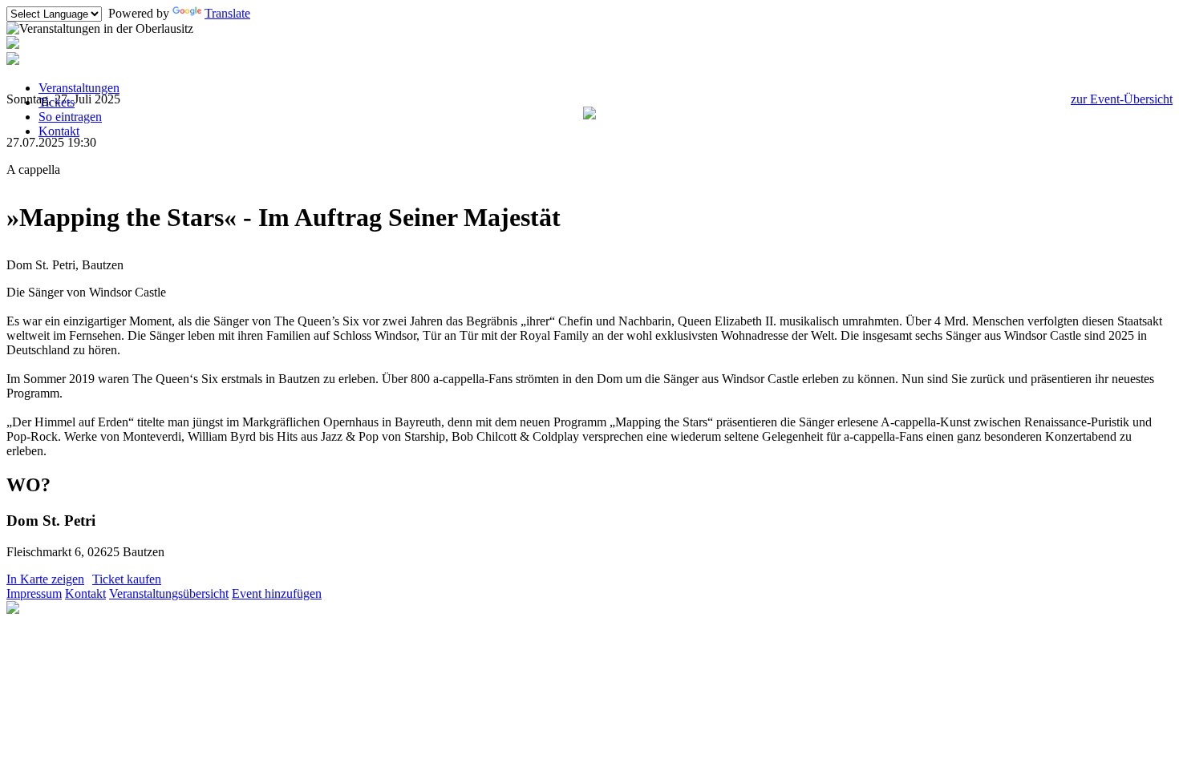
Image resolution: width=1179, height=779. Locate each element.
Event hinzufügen (277, 593)
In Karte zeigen (45, 579)
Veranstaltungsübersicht (169, 593)
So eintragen (70, 116)
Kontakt (58, 131)
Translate (227, 13)
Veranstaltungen (79, 88)
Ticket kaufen (126, 579)
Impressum (34, 593)
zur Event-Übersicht (1122, 99)
